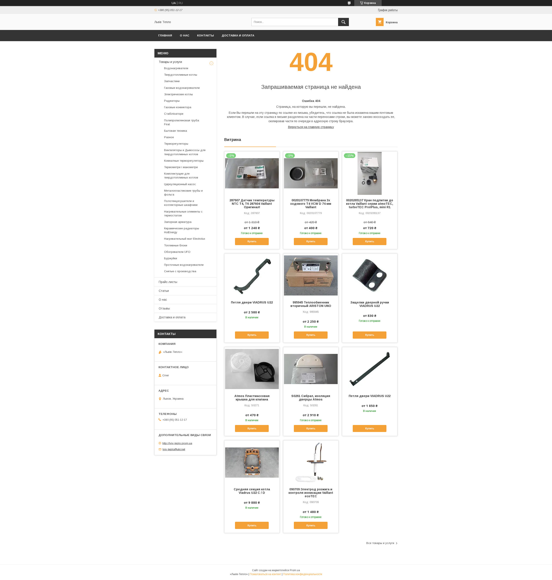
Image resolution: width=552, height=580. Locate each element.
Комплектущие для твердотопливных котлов (181, 175)
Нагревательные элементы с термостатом (183, 213)
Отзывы (164, 308)
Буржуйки (170, 258)
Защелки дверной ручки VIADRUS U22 (369, 304)
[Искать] (343, 22)
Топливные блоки (175, 245)
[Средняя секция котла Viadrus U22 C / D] (251, 462)
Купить (252, 241)
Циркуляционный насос (180, 184)
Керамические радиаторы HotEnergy (181, 230)
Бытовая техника (175, 130)
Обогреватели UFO (177, 251)
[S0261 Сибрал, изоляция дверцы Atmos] (310, 368)
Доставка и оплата (238, 35)
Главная (165, 35)
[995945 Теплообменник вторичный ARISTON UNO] (310, 275)
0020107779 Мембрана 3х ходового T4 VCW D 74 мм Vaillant (310, 204)
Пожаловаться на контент (265, 574)
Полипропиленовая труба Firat (181, 122)
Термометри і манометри (181, 167)
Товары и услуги (170, 62)
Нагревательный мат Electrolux (184, 238)
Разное (169, 137)
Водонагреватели (176, 68)
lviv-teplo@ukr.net (174, 449)
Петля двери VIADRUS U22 (252, 302)
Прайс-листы (168, 282)
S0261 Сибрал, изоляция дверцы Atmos (310, 397)
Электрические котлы (178, 94)
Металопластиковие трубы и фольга (183, 192)
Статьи (164, 290)
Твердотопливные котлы (180, 74)
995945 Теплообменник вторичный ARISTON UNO (310, 304)
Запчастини (172, 81)
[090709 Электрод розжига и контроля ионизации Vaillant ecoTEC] (310, 462)
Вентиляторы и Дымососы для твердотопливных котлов (184, 152)
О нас (184, 35)
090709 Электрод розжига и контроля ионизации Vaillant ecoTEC (311, 493)
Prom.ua (295, 570)
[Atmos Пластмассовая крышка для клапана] (251, 368)
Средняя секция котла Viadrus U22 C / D (252, 491)
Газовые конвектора (177, 107)
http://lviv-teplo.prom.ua (177, 443)
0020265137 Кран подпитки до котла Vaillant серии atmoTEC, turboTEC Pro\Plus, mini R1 (369, 204)
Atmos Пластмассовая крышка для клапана (252, 397)
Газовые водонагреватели (182, 87)
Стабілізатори (173, 113)
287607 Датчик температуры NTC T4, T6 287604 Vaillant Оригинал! (251, 204)
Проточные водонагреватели (184, 264)
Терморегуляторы (176, 143)
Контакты (205, 35)
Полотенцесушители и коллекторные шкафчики (181, 202)
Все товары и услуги (380, 543)
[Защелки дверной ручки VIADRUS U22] (369, 275)
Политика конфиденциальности (302, 574)
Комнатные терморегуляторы (184, 160)
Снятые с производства (180, 271)
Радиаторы (172, 100)
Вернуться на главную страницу (311, 127)
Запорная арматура (177, 222)
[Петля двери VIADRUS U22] (251, 275)
